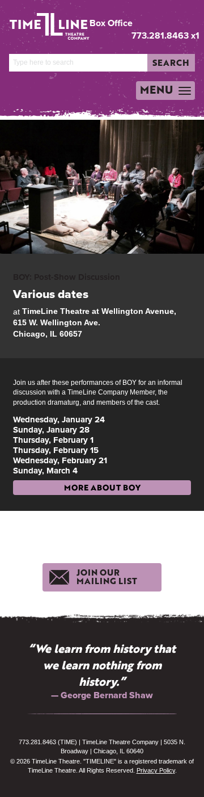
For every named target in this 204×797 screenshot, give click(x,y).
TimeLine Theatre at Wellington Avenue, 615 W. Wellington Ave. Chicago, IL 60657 (94, 322)
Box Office (111, 23)
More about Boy (102, 487)
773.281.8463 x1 (165, 35)
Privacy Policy (156, 770)
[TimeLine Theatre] (42, 22)
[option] (102, 671)
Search (170, 62)
